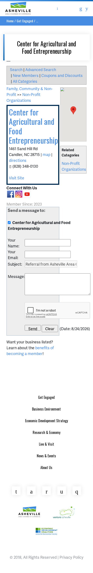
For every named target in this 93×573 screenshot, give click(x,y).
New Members (25, 75)
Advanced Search (40, 69)
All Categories (25, 81)
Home (10, 20)
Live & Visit (46, 444)
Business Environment (46, 409)
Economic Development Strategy (46, 420)
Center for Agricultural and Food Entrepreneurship (33, 126)
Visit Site (16, 177)
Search (16, 69)
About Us (46, 467)
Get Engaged (25, 20)
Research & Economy (46, 432)
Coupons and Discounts (62, 75)
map (46, 154)
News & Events (46, 455)
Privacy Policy (71, 557)
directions (17, 160)
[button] (73, 110)
